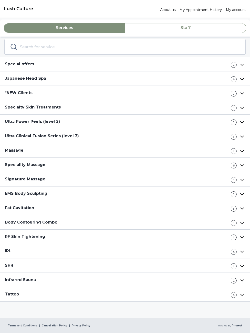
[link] (80, 9)
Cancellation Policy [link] (54, 325)
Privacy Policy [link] (81, 325)
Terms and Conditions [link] (22, 325)
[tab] (64, 28)
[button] (125, 64)
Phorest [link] (237, 325)
